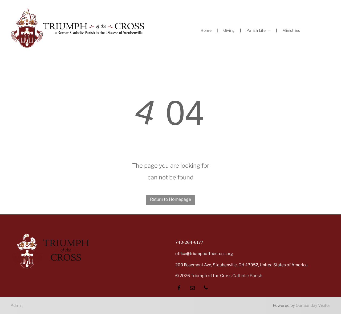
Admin (17, 305)
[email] (192, 288)
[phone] (205, 288)
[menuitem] (206, 30)
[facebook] (179, 288)
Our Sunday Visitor (313, 305)
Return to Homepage (170, 199)
